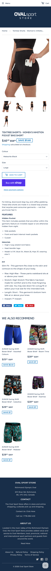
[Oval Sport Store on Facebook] (42, 560)
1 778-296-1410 (29, 516)
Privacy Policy (16, 555)
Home (4, 31)
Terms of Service (32, 555)
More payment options (14, 190)
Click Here (30, 511)
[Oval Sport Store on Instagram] (46, 560)
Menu (7, 3)
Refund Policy (22, 552)
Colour (5, 151)
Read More (25, 543)
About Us (9, 552)
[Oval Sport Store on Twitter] (37, 560)
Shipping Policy (37, 552)
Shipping (6, 144)
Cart (47, 3)
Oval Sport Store (18, 531)
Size (4, 162)
